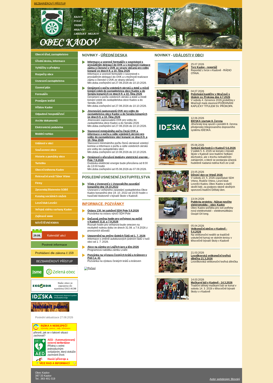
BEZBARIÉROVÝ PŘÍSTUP (50, 3)
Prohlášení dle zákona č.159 (54, 253)
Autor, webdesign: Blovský (225, 379)
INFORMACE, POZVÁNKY (103, 204)
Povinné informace (54, 244)
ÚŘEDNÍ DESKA (114, 55)
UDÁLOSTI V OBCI (188, 55)
